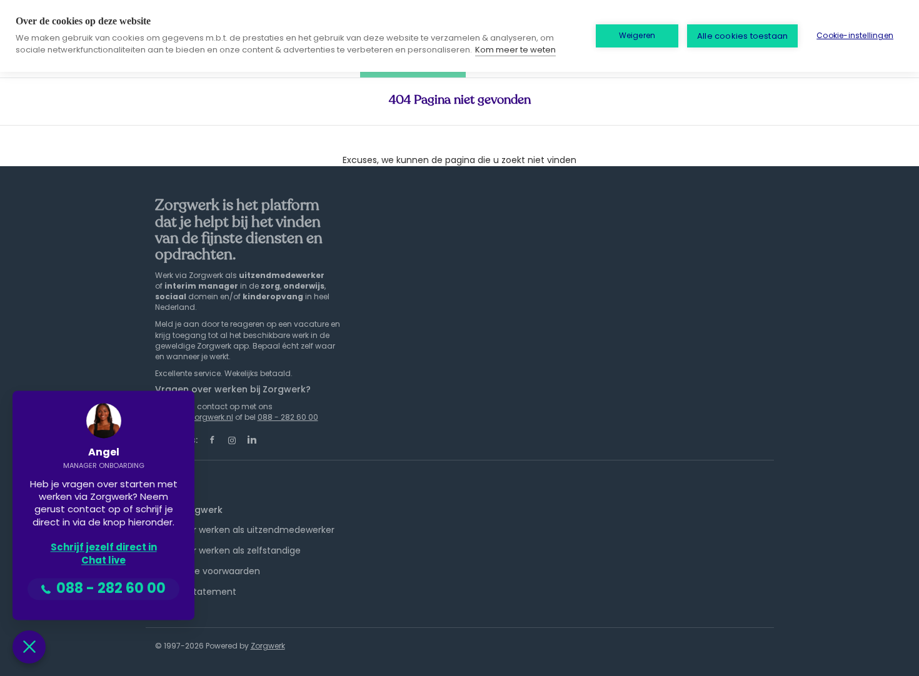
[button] (29, 647)
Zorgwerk (268, 645)
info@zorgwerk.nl (201, 417)
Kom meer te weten (515, 50)
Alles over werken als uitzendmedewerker (244, 530)
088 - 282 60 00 (288, 417)
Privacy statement (195, 591)
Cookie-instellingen (854, 35)
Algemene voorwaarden (207, 571)
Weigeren (637, 35)
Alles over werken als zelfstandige (228, 550)
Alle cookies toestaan (742, 36)
